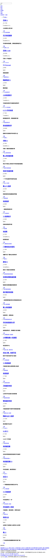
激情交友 (39, 549)
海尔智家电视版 (8, 292)
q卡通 (10, 549)
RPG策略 (26, 547)
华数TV (5, 141)
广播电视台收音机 (9, 247)
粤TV (4, 532)
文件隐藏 (18, 549)
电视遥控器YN (7, 461)
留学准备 (23, 549)
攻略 (1, 13)
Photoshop (7, 547)
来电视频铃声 (7, 125)
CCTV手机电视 (8, 110)
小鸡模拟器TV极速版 (10, 337)
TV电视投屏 (7, 363)
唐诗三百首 (11, 547)
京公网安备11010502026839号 (6, 555)
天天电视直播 (7, 35)
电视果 (5, 231)
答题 (29, 547)
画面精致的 (27, 549)
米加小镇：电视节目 (9, 353)
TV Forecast (7, 65)
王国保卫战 (13, 549)
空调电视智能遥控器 (9, 277)
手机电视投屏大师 (9, 322)
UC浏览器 (16, 547)
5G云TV (5, 431)
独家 (20, 547)
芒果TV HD (6, 50)
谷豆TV (5, 477)
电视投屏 (6, 201)
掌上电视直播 (7, 307)
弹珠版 (42, 549)
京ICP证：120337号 (4, 553)
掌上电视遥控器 (8, 156)
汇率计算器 (33, 547)
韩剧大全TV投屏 (8, 416)
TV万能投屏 (7, 492)
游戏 (1, 8)
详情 (4, 358)
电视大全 (6, 517)
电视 (6, 14)
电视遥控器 (6, 446)
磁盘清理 (2, 547)
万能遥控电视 (7, 386)
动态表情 (40, 547)
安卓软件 (2, 14)
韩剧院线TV (7, 80)
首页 (1, 6)
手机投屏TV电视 (8, 507)
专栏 (1, 11)
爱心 (46, 549)
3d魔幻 (43, 547)
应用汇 (6, 556)
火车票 (35, 549)
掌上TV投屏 (7, 186)
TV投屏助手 (7, 216)
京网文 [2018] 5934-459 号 (19, 555)
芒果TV (5, 20)
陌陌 (37, 547)
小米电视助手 (7, 95)
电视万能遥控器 (8, 171)
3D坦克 (22, 547)
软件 (1, 7)
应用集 (1, 10)
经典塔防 (32, 549)
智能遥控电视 (7, 401)
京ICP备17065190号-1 (14, 553)
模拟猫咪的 (6, 549)
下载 (4, 30)
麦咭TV (5, 262)
